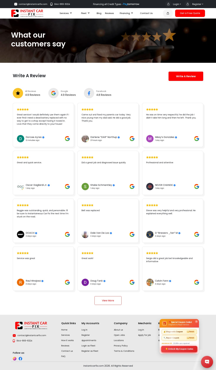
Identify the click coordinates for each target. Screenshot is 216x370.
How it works (67, 340)
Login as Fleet (88, 345)
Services (64, 13)
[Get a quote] (168, 13)
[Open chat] (207, 362)
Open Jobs (119, 335)
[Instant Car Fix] (27, 13)
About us (118, 329)
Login (176, 4)
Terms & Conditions (124, 351)
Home (64, 329)
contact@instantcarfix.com (33, 4)
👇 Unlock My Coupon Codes (179, 348)
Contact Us (146, 13)
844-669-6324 (62, 4)
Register (196, 4)
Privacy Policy (121, 345)
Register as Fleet (90, 351)
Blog (99, 13)
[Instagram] (14, 358)
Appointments (89, 340)
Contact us (67, 351)
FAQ (63, 356)
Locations (119, 340)
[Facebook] (20, 358)
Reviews (109, 13)
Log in (84, 329)
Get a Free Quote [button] (190, 13)
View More (108, 300)
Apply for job (144, 335)
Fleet (84, 13)
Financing (125, 13)
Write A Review (186, 76)
